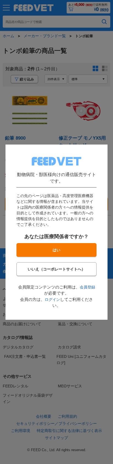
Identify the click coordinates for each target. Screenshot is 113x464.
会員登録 (87, 287)
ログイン (52, 299)
